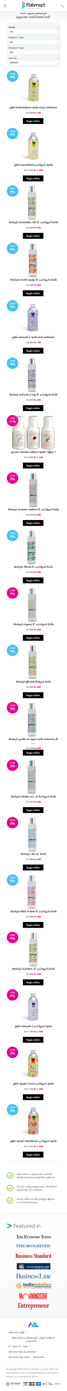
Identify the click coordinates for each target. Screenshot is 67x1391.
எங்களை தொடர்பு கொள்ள (22, 1351)
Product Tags (34, 37)
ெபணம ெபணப (18, 1346)
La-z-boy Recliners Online (26, 1376)
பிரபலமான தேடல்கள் (19, 1357)
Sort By (34, 58)
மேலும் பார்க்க (33, 121)
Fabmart (33, 1324)
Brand (34, 27)
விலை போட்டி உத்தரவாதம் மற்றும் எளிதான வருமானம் (33, 1339)
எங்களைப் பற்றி (16, 1332)
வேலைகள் (38, 1357)
